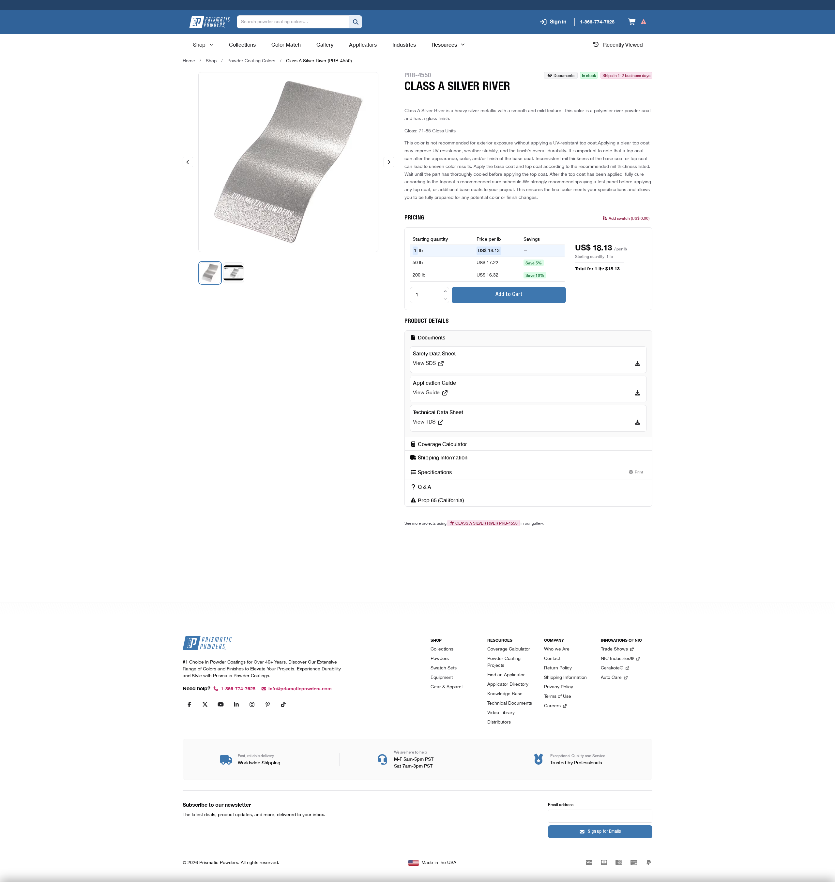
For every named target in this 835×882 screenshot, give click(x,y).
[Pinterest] (267, 704)
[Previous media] (188, 162)
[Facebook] (189, 704)
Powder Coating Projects (504, 662)
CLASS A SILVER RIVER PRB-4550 (486, 523)
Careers (552, 706)
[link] (319, 61)
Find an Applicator (506, 675)
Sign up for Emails (604, 832)
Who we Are (556, 649)
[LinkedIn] (236, 704)
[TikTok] (283, 704)
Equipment (442, 677)
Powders (440, 658)
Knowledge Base (505, 694)
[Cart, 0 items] (637, 21)
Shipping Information (565, 677)
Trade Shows (614, 649)
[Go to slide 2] (233, 272)
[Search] (355, 21)
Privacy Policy (558, 687)
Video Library (501, 713)
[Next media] (389, 162)
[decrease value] (445, 299)
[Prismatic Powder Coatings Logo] (209, 22)
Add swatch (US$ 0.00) (629, 218)
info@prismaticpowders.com (300, 688)
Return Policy (558, 668)
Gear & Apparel (447, 687)
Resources (444, 44)
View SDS (424, 363)
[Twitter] (204, 704)
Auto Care (611, 677)
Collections (442, 649)
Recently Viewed (623, 44)
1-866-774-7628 (238, 688)
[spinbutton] (429, 295)
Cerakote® (612, 668)
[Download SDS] (637, 363)
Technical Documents (509, 703)
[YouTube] (220, 704)
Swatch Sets (444, 668)
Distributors (499, 722)
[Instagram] (251, 704)
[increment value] (445, 291)
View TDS (424, 422)
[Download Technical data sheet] (637, 422)
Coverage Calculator (508, 649)
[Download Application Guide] (637, 393)
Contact (552, 658)
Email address (560, 804)
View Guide (426, 393)
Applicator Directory (507, 684)
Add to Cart (509, 295)
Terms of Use (557, 696)
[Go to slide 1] (210, 272)
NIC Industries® (617, 658)
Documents (564, 75)
